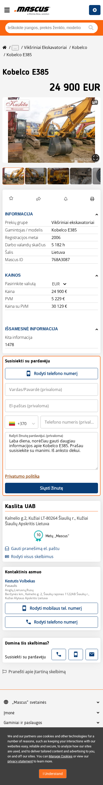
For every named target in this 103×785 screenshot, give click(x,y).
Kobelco (79, 47)
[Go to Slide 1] (13, 176)
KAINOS (13, 275)
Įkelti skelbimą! (94, 10)
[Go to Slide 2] (36, 176)
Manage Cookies (60, 756)
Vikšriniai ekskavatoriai (45, 47)
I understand (53, 774)
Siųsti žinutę (51, 488)
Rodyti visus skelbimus (32, 556)
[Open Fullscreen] (95, 158)
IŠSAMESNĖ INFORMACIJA (31, 329)
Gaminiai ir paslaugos (23, 723)
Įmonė (9, 713)
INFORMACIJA (19, 214)
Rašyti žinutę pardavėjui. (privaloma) (36, 435)
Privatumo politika (22, 476)
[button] (51, 130)
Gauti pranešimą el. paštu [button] (35, 548)
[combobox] (9, 423)
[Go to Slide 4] (81, 176)
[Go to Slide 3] (59, 176)
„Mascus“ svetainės (29, 702)
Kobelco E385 (19, 54)
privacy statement (20, 761)
